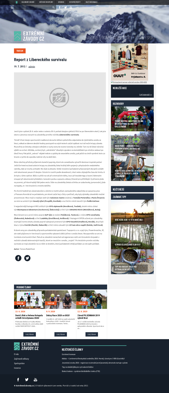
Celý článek (29, 334)
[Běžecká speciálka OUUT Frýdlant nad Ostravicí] (129, 62)
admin (31, 66)
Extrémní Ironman (68, 354)
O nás (16, 354)
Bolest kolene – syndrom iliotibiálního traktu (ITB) (81, 371)
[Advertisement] (61, 273)
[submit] (53, 7)
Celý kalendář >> (145, 94)
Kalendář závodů (28, 2)
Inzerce (17, 368)
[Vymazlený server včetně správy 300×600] (129, 82)
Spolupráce (19, 363)
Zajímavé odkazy (21, 358)
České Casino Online (116, 280)
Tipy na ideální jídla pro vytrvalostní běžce (77, 367)
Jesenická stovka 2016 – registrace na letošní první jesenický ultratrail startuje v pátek (95, 363)
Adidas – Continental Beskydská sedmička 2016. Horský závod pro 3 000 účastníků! (93, 358)
